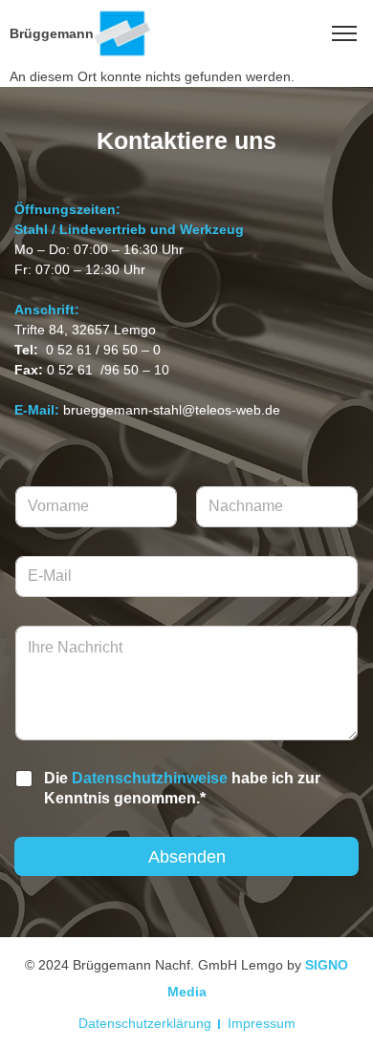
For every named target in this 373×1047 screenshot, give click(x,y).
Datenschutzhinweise (150, 778)
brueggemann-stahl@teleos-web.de (171, 409)
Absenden (187, 856)
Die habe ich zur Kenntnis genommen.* (182, 788)
